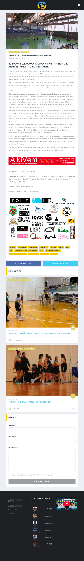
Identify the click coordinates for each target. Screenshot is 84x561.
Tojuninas (45, 254)
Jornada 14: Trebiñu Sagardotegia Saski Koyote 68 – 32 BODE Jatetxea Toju (42, 333)
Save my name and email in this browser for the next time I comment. (32, 475)
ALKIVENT (12, 247)
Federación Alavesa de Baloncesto (26, 250)
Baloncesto (33, 247)
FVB (41, 250)
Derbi (61, 247)
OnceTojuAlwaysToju (52, 250)
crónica (53, 247)
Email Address (13, 436)
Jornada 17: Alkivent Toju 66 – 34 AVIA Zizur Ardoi (30, 402)
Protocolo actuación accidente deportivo (14, 505)
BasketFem (44, 247)
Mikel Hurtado (36, 518)
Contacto (10, 513)
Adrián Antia (36, 525)
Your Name (12, 425)
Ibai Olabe (35, 539)
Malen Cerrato (36, 532)
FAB (11, 250)
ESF (67, 247)
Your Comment (13, 447)
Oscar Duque (36, 546)
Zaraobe (53, 254)
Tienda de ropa (12, 510)
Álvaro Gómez (36, 511)
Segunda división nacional (18, 254)
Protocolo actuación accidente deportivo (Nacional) (14, 500)
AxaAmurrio (22, 247)
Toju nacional (33, 254)
